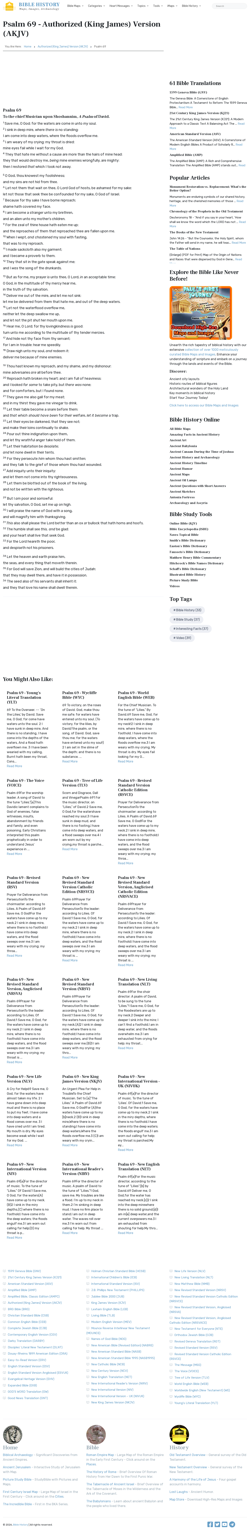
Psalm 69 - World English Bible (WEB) (136, 695)
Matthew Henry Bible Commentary (195, 558)
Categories (95, 6)
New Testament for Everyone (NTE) (198, 1329)
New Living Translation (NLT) (193, 1277)
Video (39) (183, 638)
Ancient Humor (181, 469)
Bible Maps (73, 6)
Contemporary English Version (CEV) (32, 1334)
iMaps (170, 6)
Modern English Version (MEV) (111, 1322)
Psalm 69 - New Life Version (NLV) (24, 1079)
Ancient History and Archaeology (195, 457)
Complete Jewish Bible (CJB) (27, 1328)
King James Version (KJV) (108, 1303)
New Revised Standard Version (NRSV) (200, 1290)
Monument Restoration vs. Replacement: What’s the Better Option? (208, 188)
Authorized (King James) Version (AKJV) (63, 46)
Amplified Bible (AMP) (186, 155)
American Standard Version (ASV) (195, 134)
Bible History (190, 6)
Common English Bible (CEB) (27, 1322)
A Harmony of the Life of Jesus (193, 1479)
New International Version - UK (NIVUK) (117, 1396)
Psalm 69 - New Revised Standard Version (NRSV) (78, 984)
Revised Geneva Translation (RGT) (197, 1341)
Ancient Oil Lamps (183, 480)
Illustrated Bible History (188, 575)
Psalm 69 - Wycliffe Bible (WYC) (79, 695)
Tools (156, 6)
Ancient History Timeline (188, 463)
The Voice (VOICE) (186, 1371)
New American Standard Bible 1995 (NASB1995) (123, 1358)
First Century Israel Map (20, 1492)
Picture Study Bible (184, 580)
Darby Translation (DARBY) (26, 1341)
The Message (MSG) (187, 1365)
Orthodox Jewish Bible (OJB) (193, 1335)
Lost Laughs (179, 1492)
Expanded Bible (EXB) (22, 1385)
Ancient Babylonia (183, 446)
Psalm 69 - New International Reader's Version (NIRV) (82, 1169)
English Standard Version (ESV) (29, 1366)
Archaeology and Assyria (188, 503)
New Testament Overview (188, 1467)
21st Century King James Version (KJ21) (199, 113)
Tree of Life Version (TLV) (191, 1377)
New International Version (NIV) (112, 1390)
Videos (175, 586)
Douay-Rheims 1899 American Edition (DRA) (37, 1353)
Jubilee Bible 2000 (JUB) (107, 1296)
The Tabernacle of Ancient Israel (110, 1484)
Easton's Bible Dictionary (188, 546)
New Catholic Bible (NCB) (108, 1364)
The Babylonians (98, 1501)
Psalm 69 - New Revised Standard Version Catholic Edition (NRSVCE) (78, 884)
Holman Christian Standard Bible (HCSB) (118, 1271)
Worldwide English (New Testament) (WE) (202, 1390)
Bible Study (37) (188, 619)
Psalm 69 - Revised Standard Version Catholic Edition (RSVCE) (135, 787)
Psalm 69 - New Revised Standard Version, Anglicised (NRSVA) (24, 986)
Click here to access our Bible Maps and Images (204, 405)
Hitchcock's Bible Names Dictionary (197, 563)
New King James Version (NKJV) (112, 1402)
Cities (59, 1496)
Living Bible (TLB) (103, 1315)
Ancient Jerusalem (17, 1467)
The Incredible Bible (17, 1504)
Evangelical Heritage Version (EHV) (31, 1379)
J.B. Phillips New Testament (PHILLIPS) (117, 1290)
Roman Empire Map (100, 1455)
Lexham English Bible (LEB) (109, 1309)
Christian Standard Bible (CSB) (28, 1315)
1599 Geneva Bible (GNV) (188, 92)
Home (27, 46)
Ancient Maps (180, 474)
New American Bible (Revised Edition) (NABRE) (122, 1345)
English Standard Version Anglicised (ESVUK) (38, 1373)
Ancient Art (178, 440)
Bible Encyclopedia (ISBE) (189, 529)
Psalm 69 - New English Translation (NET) (139, 1167)
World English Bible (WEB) (191, 1384)
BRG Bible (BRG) (18, 1309)
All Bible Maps (180, 429)
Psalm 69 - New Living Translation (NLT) (137, 982)
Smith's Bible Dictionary (188, 540)
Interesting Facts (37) (192, 629)
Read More (14, 766)
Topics (141, 6)
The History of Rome (101, 1472)
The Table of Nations (185, 249)
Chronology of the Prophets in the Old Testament (206, 211)
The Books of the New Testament (194, 232)
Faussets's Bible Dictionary (190, 552)
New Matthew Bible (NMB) (192, 1284)
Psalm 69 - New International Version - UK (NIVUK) (139, 1081)
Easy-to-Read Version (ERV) (27, 1360)
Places (91, 1464)
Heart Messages (120, 6)
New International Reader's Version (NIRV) (119, 1383)
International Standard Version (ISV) (115, 1284)
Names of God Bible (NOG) (108, 1339)
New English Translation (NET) (111, 1377)
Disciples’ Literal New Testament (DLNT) (35, 1347)
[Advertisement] (83, 80)
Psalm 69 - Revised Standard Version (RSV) (23, 882)
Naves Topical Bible (184, 535)
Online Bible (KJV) (183, 523)
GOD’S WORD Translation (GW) (28, 1391)
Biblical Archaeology (18, 1455)
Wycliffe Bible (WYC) (187, 1396)
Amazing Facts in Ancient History (195, 435)
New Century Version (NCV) (109, 1371)
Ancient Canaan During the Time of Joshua (202, 452)
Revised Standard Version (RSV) (195, 1347)
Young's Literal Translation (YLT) (196, 1403)
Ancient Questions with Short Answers (198, 486)
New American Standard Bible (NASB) (116, 1351)
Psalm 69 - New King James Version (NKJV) (82, 1079)
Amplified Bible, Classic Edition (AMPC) (34, 1296)
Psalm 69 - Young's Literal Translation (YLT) (24, 697)
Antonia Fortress (182, 497)
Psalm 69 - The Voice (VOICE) (25, 783)
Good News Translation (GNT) (28, 1398)
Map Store (177, 1499)
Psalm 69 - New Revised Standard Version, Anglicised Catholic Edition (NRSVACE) (135, 887)
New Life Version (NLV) (189, 1271)
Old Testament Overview (187, 1455)
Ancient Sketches (182, 492)
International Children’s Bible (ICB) (114, 1277)
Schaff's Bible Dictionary (188, 569)
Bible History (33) (188, 610)
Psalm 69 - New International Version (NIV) (26, 1169)
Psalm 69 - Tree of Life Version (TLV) (82, 783)
